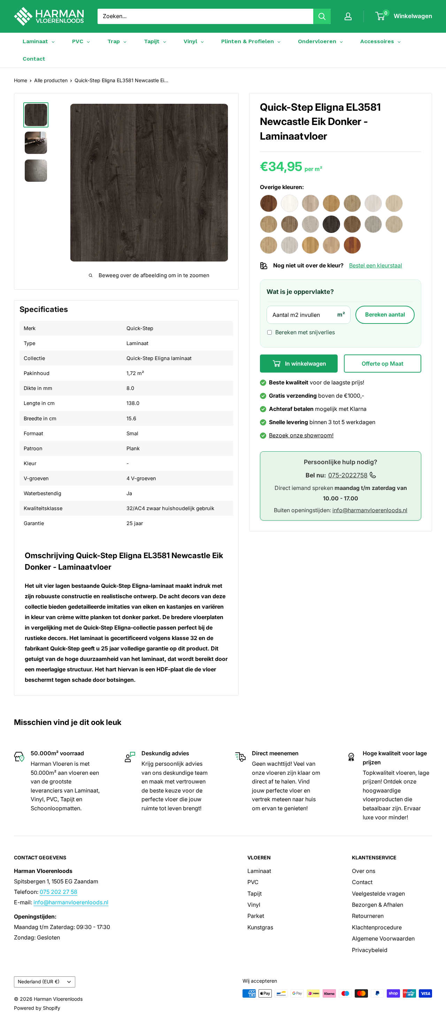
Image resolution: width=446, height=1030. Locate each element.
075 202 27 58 (58, 891)
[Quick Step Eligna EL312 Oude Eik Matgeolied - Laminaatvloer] (352, 203)
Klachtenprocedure (377, 927)
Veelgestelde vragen (378, 893)
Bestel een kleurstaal (375, 265)
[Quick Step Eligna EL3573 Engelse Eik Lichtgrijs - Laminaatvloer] (373, 203)
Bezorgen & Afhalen (377, 904)
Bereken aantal (385, 314)
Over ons (363, 870)
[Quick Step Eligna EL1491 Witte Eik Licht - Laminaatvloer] (331, 203)
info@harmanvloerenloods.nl (369, 510)
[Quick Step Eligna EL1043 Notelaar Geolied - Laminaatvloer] (268, 203)
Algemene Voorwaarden (383, 938)
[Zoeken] (322, 16)
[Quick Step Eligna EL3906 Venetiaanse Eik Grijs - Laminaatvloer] (373, 224)
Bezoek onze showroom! (301, 435)
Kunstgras (260, 927)
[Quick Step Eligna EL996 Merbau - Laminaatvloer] (352, 245)
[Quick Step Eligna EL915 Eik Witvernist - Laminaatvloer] (331, 245)
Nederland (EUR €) (39, 981)
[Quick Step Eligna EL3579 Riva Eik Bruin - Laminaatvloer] (289, 224)
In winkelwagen (305, 363)
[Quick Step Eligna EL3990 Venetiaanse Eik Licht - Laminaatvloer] (289, 245)
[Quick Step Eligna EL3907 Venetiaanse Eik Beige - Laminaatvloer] (394, 224)
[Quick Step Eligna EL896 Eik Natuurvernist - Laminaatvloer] (310, 245)
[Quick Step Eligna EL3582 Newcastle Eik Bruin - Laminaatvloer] (352, 224)
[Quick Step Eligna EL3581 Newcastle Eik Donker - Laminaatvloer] (331, 224)
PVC (253, 882)
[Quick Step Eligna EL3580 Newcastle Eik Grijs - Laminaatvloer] (310, 224)
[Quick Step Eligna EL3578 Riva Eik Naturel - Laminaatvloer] (268, 224)
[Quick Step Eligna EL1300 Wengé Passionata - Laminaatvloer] (289, 203)
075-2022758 (348, 475)
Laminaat (259, 870)
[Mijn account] (348, 16)
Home (20, 80)
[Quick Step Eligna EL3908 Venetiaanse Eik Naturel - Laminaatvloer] (268, 245)
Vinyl (253, 904)
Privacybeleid (369, 949)
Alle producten (51, 80)
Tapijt (254, 893)
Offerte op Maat (382, 363)
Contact (34, 58)
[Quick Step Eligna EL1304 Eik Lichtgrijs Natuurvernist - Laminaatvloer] (310, 203)
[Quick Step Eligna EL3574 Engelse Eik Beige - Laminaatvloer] (394, 203)
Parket (255, 915)
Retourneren (368, 915)
